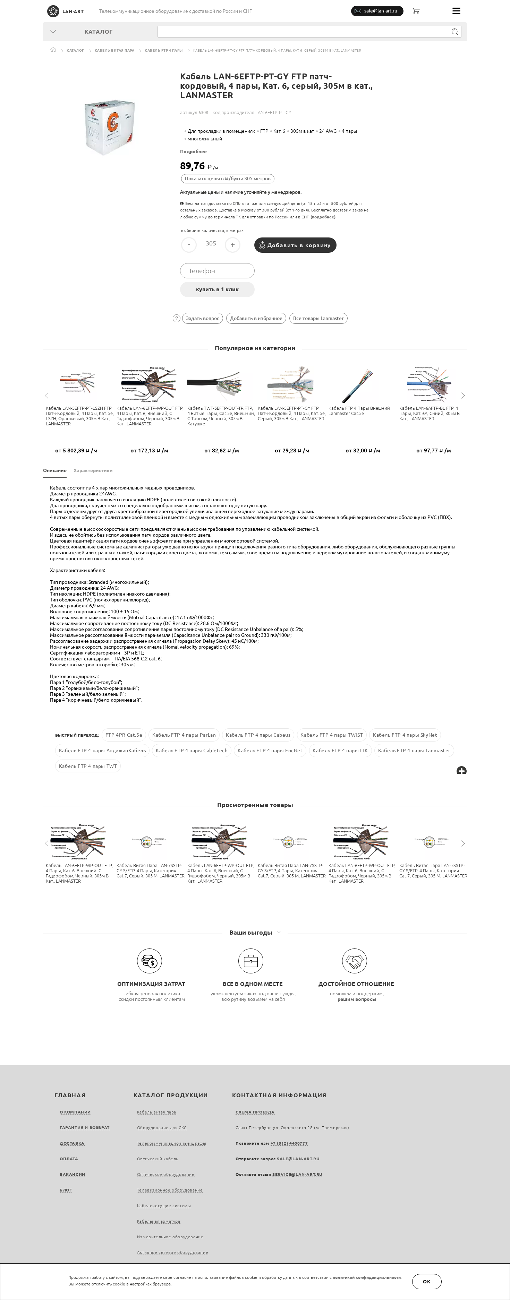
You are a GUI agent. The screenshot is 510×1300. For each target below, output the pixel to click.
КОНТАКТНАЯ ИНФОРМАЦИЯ (279, 1095)
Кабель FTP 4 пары (164, 50)
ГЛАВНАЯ (70, 1095)
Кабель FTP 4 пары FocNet (270, 750)
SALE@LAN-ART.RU (298, 1158)
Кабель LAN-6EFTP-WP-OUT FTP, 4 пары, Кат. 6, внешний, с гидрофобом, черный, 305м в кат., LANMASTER (150, 416)
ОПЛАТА (69, 1158)
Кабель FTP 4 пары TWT (88, 766)
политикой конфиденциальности (367, 1277)
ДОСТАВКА (72, 1143)
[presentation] (47, 396)
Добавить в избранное (256, 318)
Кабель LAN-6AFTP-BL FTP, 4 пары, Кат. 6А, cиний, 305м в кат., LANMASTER (429, 413)
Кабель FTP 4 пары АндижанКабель (102, 750)
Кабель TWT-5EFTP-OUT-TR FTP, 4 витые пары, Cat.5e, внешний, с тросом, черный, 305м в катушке (221, 416)
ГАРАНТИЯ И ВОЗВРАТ (85, 1127)
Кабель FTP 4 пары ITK (340, 750)
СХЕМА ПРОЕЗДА (255, 1112)
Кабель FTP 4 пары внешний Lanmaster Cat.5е (359, 411)
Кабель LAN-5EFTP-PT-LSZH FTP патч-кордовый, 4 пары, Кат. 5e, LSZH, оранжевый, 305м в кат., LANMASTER (80, 416)
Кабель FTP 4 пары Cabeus (258, 735)
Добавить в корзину (299, 245)
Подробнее (193, 151)
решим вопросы (357, 999)
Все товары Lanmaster (318, 318)
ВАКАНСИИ (72, 1174)
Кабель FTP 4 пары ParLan (184, 735)
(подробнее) (323, 217)
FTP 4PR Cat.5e (123, 735)
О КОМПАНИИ (75, 1112)
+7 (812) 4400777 (289, 1143)
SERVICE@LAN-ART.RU (297, 1174)
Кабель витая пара (115, 50)
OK (427, 1281)
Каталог (75, 50)
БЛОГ (66, 1190)
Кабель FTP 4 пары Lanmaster (414, 750)
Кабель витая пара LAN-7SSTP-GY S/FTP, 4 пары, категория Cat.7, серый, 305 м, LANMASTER (151, 870)
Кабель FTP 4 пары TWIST (331, 735)
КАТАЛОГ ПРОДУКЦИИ (171, 1095)
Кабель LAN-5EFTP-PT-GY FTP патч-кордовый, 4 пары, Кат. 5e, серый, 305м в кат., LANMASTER (292, 413)
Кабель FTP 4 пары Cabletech (192, 750)
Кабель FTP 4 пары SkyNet (405, 735)
